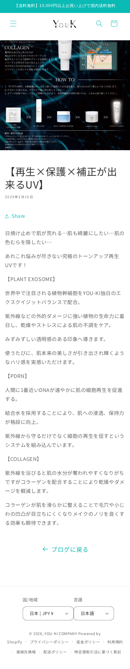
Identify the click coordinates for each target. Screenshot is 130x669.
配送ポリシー (55, 651)
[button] (13, 23)
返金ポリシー (88, 641)
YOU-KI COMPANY (60, 633)
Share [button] (18, 215)
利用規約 (115, 641)
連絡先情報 (26, 651)
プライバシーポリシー (49, 641)
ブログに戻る (70, 549)
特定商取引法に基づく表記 (97, 651)
